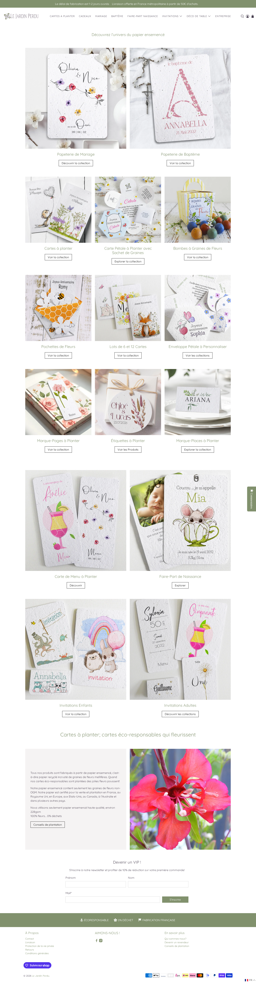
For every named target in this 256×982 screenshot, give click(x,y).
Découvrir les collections (180, 714)
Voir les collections (198, 355)
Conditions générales (37, 953)
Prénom (70, 877)
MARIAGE (101, 16)
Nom (131, 877)
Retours (29, 949)
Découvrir (76, 585)
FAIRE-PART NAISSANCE (142, 16)
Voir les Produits (128, 449)
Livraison (30, 942)
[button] (250, 980)
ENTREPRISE (223, 16)
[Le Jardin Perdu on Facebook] (96, 941)
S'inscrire (175, 899)
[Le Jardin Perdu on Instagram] (100, 941)
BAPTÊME (117, 16)
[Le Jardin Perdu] (21, 16)
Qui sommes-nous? (175, 938)
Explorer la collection (128, 261)
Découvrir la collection (76, 163)
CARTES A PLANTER (62, 16)
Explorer (180, 585)
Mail (68, 893)
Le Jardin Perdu (40, 975)
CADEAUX (85, 16)
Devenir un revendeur (177, 942)
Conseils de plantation (47, 824)
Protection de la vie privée (39, 946)
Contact (29, 938)
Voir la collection (180, 163)
